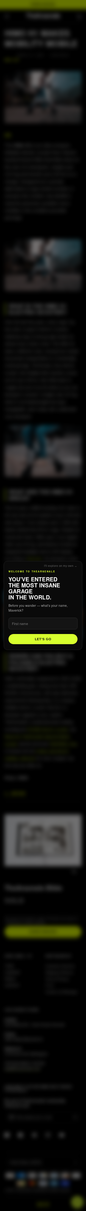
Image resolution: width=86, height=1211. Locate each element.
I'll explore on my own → (60, 566)
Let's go (43, 639)
